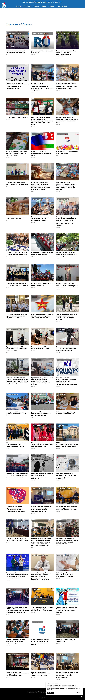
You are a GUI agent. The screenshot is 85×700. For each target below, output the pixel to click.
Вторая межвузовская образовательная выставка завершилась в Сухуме (40, 673)
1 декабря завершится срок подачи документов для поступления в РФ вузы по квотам (40, 642)
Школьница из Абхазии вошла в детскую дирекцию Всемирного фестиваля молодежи (42, 444)
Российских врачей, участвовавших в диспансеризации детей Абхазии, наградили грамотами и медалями (42, 86)
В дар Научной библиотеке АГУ (17, 117)
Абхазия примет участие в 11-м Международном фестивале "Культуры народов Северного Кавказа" (66, 609)
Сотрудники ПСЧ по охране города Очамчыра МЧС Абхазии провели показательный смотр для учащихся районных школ (17, 380)
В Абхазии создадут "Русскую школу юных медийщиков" (66, 412)
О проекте (27, 6)
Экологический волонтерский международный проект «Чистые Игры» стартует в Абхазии (66, 316)
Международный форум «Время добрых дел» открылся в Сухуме (17, 539)
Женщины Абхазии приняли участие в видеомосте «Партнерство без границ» (16, 444)
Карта (44, 6)
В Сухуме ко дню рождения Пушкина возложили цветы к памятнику (66, 254)
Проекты (51, 6)
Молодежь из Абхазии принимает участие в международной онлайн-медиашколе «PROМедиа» (15, 508)
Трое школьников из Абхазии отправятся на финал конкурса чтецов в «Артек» (17, 348)
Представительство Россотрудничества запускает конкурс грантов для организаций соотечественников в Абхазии (66, 381)
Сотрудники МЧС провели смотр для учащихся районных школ (17, 412)
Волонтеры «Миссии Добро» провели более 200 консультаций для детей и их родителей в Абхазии (66, 85)
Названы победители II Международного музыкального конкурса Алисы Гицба (17, 673)
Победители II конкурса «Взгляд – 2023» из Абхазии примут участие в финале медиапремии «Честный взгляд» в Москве (17, 609)
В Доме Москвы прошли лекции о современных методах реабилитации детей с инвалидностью (67, 674)
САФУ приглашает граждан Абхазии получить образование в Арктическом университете (67, 444)
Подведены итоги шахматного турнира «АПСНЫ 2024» (17, 217)
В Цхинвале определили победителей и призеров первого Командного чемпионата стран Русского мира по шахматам (40, 186)
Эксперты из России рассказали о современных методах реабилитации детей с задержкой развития (42, 508)
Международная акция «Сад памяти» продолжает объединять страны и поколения (66, 53)
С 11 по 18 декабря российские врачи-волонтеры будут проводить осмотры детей (66, 574)
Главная (19, 6)
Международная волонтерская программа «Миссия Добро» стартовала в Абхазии (17, 316)
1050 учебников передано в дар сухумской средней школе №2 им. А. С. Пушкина (17, 153)
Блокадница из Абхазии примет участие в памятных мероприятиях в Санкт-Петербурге (42, 476)
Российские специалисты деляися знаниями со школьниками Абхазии (40, 218)
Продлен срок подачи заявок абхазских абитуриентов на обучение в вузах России (16, 641)
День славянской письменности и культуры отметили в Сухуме (17, 284)
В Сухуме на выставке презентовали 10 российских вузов (41, 153)
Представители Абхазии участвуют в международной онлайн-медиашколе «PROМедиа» (66, 476)
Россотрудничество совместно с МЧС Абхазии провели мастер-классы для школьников (17, 475)
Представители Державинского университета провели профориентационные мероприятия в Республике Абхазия (42, 381)
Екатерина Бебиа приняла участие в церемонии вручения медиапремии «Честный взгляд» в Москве (67, 541)
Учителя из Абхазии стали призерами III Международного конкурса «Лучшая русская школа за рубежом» (17, 575)
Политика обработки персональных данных (42, 692)
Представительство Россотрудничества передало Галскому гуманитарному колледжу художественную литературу (66, 186)
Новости (36, 6)
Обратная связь (62, 6)
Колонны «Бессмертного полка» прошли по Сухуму (42, 284)
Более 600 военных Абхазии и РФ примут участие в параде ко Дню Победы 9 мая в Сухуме (42, 316)
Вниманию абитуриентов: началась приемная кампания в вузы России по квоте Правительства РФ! (17, 85)
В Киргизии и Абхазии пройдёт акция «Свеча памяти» (42, 253)
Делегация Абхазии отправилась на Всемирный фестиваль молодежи (41, 413)
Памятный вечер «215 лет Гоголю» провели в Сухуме (40, 347)
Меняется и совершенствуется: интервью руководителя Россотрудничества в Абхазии (66, 507)
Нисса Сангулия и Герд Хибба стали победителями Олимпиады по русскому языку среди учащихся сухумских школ (42, 121)
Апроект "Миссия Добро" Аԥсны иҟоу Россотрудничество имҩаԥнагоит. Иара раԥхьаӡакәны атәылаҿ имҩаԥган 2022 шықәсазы (42, 576)
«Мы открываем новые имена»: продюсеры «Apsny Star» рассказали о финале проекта (42, 608)
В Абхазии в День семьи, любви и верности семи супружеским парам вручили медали (17, 254)
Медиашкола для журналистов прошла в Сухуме (67, 152)
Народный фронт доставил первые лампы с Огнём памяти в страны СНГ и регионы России (67, 285)
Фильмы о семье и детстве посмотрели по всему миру (15, 51)
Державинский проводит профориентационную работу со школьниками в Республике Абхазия (67, 120)
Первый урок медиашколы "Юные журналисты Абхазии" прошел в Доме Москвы (66, 348)
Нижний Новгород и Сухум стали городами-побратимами (17, 183)
